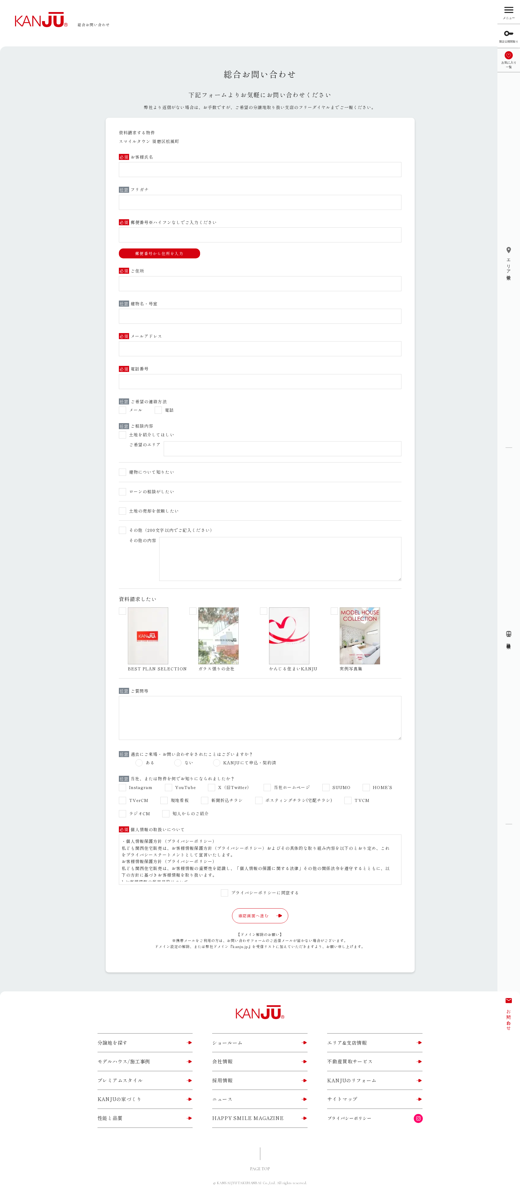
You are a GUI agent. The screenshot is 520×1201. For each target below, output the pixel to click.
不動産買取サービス (350, 1061)
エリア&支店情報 (347, 1042)
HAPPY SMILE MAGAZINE (247, 1117)
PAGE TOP (260, 1168)
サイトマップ (342, 1099)
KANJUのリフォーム (351, 1080)
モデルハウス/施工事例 (124, 1061)
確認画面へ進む (253, 916)
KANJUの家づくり (120, 1099)
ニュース (222, 1099)
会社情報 (222, 1061)
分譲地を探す (113, 1042)
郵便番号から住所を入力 (159, 253)
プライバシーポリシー (349, 1118)
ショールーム (227, 1042)
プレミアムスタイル (120, 1080)
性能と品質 (110, 1117)
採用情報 (222, 1080)
